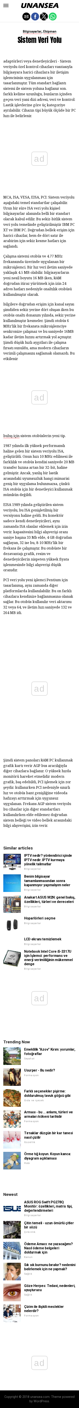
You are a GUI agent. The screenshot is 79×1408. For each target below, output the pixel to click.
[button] (6, 5)
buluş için (11, 435)
